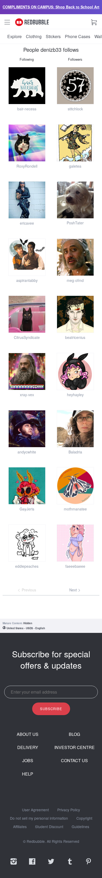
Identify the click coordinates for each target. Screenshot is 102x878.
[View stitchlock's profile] (75, 85)
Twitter (51, 864)
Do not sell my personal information (39, 818)
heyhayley (75, 394)
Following (27, 59)
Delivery (27, 747)
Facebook (32, 864)
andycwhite (27, 452)
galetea (75, 166)
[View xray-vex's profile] (27, 371)
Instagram (13, 864)
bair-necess (26, 108)
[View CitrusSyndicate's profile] (27, 314)
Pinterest (88, 864)
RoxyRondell (26, 166)
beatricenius (75, 337)
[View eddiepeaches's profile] (27, 543)
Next (73, 589)
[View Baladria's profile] (75, 428)
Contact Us (74, 760)
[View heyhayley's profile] (75, 371)
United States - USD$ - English (26, 628)
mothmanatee (75, 509)
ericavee (27, 223)
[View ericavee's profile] (27, 200)
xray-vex (27, 394)
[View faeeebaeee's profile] (75, 543)
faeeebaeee (75, 566)
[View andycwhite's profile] (27, 428)
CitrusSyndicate (27, 337)
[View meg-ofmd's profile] (75, 257)
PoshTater (75, 222)
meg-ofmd (75, 280)
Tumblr (70, 864)
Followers (75, 59)
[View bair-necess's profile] (27, 85)
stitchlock (75, 108)
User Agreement (35, 810)
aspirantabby (27, 280)
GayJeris (27, 509)
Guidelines (80, 827)
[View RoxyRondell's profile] (27, 143)
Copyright (84, 818)
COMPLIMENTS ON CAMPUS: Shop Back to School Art (51, 6)
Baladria (75, 452)
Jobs (27, 760)
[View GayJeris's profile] (27, 485)
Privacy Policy (68, 810)
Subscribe (51, 708)
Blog (74, 734)
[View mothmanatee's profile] (75, 485)
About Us (27, 734)
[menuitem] (14, 36)
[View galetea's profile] (75, 143)
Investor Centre (74, 747)
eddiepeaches (26, 566)
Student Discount (49, 827)
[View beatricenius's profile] (75, 314)
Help (27, 774)
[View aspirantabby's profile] (27, 257)
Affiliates (20, 827)
